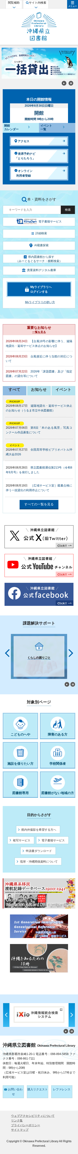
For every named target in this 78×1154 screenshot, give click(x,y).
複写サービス (21, 840)
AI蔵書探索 (41, 245)
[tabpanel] (39, 656)
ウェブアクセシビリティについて (33, 1115)
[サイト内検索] (36, 7)
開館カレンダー (11, 127)
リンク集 (17, 1120)
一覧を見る (39, 331)
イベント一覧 (46, 127)
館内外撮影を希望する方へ (38, 829)
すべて (14, 389)
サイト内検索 (37, 2)
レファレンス (61, 1089)
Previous (12, 63)
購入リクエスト (37, 1089)
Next (65, 63)
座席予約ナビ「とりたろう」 (25, 156)
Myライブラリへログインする (41, 289)
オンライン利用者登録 (24, 173)
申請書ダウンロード (39, 850)
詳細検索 (41, 233)
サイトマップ (19, 1129)
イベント (63, 389)
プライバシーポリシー (25, 1125)
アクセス (23, 141)
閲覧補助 (14, 2)
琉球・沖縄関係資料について (39, 861)
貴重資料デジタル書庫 (41, 270)
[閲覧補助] (13, 7)
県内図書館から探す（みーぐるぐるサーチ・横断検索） (39, 259)
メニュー (72, 6)
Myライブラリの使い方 (40, 302)
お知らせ (39, 389)
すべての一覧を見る (39, 504)
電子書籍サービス (53, 840)
